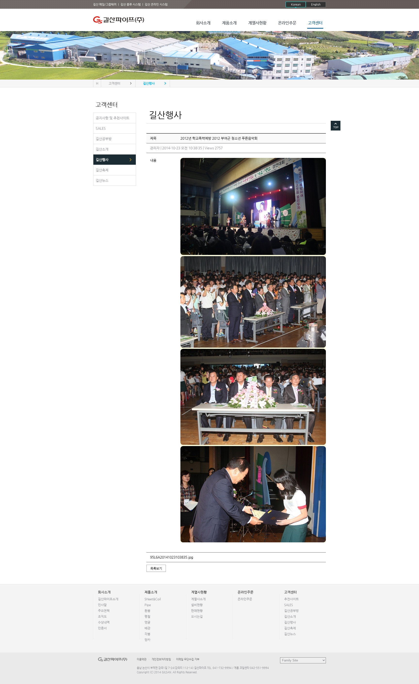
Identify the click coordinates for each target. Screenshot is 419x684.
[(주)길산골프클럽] (119, 20)
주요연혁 (104, 610)
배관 (147, 628)
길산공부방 (291, 610)
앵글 (147, 622)
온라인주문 (287, 23)
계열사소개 (198, 599)
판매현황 (197, 610)
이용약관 (141, 659)
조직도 (102, 616)
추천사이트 (291, 599)
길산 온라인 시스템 (156, 4)
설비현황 (197, 605)
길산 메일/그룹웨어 (104, 4)
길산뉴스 (290, 634)
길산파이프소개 (108, 599)
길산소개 (290, 616)
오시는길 (197, 616)
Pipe (148, 605)
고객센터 (315, 23)
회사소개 (203, 23)
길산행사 (290, 622)
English (316, 4)
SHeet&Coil (153, 599)
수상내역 (104, 622)
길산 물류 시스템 (131, 4)
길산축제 (290, 628)
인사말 (102, 605)
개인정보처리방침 (161, 659)
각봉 (147, 634)
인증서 (102, 628)
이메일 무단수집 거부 (187, 659)
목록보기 (156, 568)
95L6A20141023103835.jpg (171, 557)
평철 (147, 616)
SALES (288, 605)
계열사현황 (257, 23)
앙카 (147, 640)
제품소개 (229, 23)
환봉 (147, 610)
